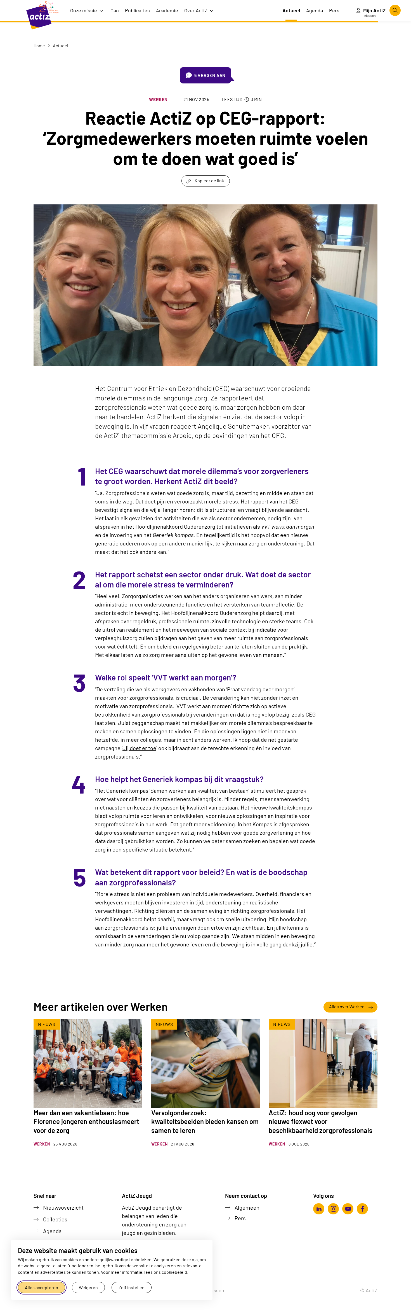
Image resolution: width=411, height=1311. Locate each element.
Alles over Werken (347, 1006)
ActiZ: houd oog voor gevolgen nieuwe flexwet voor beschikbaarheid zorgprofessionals (320, 1121)
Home (39, 45)
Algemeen (247, 1207)
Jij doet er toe (139, 748)
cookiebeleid (174, 1272)
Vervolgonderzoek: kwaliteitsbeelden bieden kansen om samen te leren (205, 1121)
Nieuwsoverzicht (63, 1207)
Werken (158, 99)
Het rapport (254, 501)
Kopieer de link (209, 180)
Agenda (52, 1231)
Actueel (60, 45)
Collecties (55, 1219)
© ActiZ (368, 1290)
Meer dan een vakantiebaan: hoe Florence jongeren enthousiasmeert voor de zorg (86, 1121)
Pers (240, 1218)
